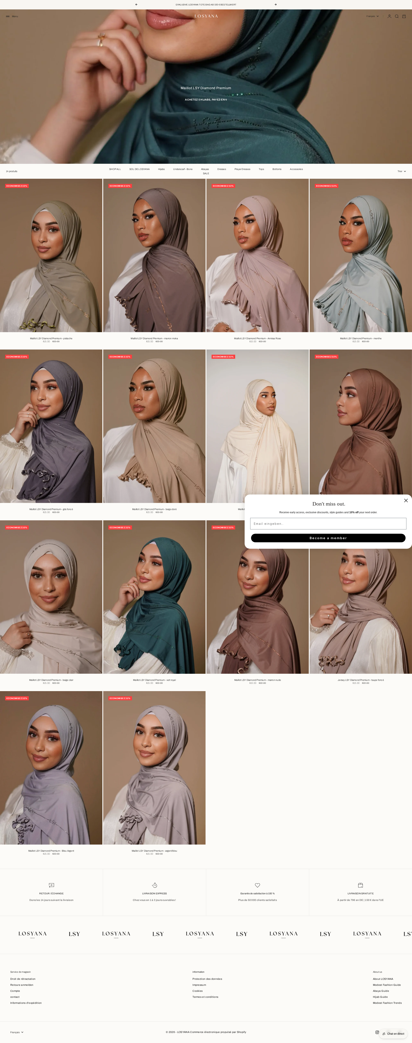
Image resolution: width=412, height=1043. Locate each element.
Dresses (221, 169)
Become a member (328, 538)
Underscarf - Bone (182, 169)
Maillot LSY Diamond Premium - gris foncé (51, 510)
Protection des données (207, 978)
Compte (15, 990)
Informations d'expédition (26, 1002)
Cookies (197, 990)
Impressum (199, 984)
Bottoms (277, 169)
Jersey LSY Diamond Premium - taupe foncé (361, 680)
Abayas (205, 169)
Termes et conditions (205, 996)
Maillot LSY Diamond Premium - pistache (51, 339)
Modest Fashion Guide (387, 984)
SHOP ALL (115, 169)
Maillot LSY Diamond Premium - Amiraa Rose (257, 339)
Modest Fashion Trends (387, 1002)
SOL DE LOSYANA (139, 169)
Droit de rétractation (22, 978)
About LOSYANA (383, 978)
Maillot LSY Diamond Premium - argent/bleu (154, 851)
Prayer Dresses (242, 169)
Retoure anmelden (21, 984)
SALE (206, 173)
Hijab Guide (380, 996)
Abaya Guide (381, 990)
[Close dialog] (406, 500)
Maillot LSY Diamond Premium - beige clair (51, 680)
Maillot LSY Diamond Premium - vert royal (154, 680)
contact (15, 996)
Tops (261, 169)
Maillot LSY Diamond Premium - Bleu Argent (51, 851)
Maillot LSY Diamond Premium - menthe (361, 339)
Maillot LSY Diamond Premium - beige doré (154, 510)
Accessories (296, 169)
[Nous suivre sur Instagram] (377, 1032)
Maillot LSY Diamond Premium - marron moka (154, 339)
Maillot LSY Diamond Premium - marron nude (257, 680)
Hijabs (161, 169)
